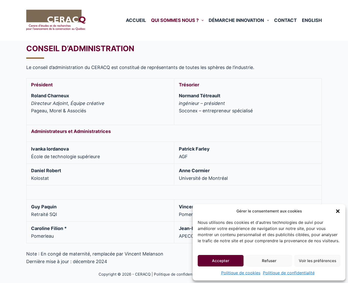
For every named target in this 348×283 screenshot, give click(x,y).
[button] (337, 211)
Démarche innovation (236, 20)
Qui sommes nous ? (175, 20)
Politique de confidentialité (289, 272)
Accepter (220, 260)
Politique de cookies (240, 272)
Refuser (269, 260)
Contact (285, 20)
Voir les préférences (317, 260)
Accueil (136, 20)
